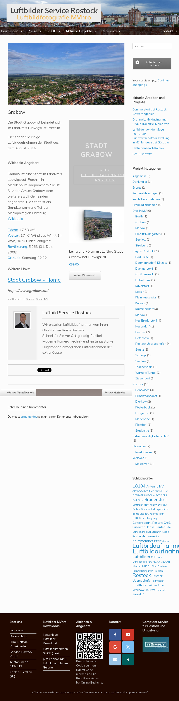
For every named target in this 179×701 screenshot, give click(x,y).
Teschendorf (143, 367)
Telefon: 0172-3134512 (19, 664)
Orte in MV (42, 299)
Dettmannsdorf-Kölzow (148, 148)
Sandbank (158, 580)
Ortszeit (14, 257)
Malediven (142, 463)
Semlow (140, 239)
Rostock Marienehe (117, 392)
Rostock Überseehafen (150, 343)
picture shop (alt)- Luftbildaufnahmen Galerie (55, 663)
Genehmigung (149, 518)
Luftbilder (141, 556)
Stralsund (141, 245)
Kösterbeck (143, 407)
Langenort (142, 413)
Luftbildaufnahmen (145, 205)
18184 (139, 486)
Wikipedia (15, 218)
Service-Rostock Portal (21, 654)
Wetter (13, 235)
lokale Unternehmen (146, 199)
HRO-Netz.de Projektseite (19, 644)
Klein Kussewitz (145, 297)
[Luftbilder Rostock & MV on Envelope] (115, 659)
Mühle (153, 566)
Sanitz (139, 349)
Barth (139, 216)
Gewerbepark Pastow (148, 522)
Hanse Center (155, 527)
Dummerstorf (144, 268)
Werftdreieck (159, 590)
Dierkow (141, 401)
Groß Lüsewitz (142, 154)
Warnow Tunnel (145, 372)
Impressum (17, 630)
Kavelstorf (142, 286)
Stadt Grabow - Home (34, 279)
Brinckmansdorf (146, 396)
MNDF (145, 566)
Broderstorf (155, 499)
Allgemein (139, 176)
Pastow (140, 332)
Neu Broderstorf (146, 320)
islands (143, 531)
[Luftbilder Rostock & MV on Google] (115, 647)
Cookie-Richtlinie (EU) (21, 674)
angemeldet (29, 416)
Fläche (13, 229)
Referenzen (110, 31)
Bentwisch (142, 390)
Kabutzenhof (154, 531)
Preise (32, 31)
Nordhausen (143, 452)
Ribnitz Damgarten (148, 234)
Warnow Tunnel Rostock (18, 392)
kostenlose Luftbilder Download (50, 639)
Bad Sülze (142, 257)
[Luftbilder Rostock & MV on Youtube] (128, 635)
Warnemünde (156, 585)
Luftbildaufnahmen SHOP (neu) (55, 651)
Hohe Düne (143, 280)
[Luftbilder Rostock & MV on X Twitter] (128, 647)
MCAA (156, 561)
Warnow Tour (142, 590)
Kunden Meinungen (145, 193)
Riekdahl (141, 424)
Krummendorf (144, 309)
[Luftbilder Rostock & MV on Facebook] (115, 635)
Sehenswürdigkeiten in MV (151, 436)
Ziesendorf (142, 378)
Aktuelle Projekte (78, 31)
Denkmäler (140, 181)
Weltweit (138, 458)
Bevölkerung (17, 246)
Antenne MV (155, 486)
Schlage (140, 355)
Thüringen (139, 446)
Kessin (139, 291)
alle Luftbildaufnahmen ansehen (105, 175)
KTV (156, 541)
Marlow (140, 228)
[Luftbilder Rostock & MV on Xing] (128, 659)
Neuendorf (142, 326)
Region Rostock (143, 251)
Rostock (138, 384)
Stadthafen (140, 585)
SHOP (51, 31)
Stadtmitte (142, 430)
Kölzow (140, 303)
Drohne (136, 509)
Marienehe (142, 419)
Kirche (137, 536)
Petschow (142, 338)
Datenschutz (18, 636)
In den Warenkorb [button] (85, 275)
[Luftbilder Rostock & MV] (54, 13)
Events (137, 187)
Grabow (30, 299)
